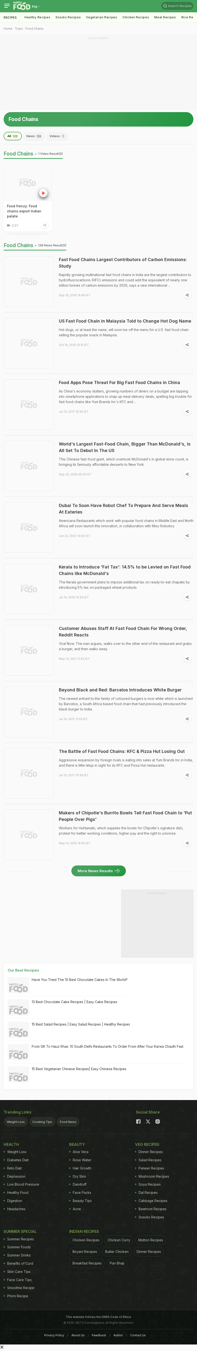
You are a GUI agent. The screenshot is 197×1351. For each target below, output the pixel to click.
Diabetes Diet (18, 1160)
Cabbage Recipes (153, 1201)
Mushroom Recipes (154, 1176)
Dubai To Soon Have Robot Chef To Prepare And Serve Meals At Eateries (123, 508)
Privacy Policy (54, 1335)
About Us (78, 1335)
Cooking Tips (42, 1122)
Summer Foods (19, 1247)
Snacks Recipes (68, 17)
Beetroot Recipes (152, 1209)
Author (118, 1335)
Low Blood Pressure (23, 1184)
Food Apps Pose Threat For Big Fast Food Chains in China (119, 382)
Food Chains (34, 28)
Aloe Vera (80, 1152)
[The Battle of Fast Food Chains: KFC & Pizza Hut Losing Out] (29, 773)
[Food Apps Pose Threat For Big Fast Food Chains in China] (29, 404)
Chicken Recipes (136, 17)
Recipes (10, 17)
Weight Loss (16, 1122)
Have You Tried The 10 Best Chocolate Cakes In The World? (80, 980)
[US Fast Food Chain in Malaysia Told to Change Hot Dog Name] (29, 343)
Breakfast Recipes (87, 1263)
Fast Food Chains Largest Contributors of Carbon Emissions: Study (123, 263)
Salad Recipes (150, 1160)
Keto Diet (14, 1168)
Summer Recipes (20, 1239)
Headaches (16, 1209)
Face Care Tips (19, 1280)
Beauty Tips (82, 1201)
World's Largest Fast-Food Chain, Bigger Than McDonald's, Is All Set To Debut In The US (125, 447)
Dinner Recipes (151, 1152)
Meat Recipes (165, 17)
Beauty (77, 1144)
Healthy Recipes (37, 17)
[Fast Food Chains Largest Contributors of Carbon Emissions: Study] (29, 281)
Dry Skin (79, 1176)
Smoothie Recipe (20, 1288)
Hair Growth (82, 1168)
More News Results (95, 871)
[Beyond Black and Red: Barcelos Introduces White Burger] (29, 712)
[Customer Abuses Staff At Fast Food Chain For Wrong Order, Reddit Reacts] (29, 650)
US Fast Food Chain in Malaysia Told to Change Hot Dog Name (125, 321)
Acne (77, 1209)
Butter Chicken (117, 1252)
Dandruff (79, 1184)
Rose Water (82, 1160)
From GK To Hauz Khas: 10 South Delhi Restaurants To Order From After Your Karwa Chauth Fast (107, 1046)
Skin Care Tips (19, 1272)
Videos (56, 136)
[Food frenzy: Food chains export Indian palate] (27, 183)
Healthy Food (17, 1192)
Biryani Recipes (85, 1252)
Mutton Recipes (150, 1240)
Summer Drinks (19, 1255)
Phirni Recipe (17, 1296)
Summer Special (20, 1231)
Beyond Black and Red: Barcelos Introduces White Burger (120, 689)
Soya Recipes (150, 1184)
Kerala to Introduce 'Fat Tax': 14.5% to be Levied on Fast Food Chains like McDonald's (125, 570)
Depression (16, 1176)
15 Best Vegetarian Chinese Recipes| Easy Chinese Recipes (79, 1069)
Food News (68, 1122)
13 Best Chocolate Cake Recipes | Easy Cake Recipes (74, 1002)
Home (8, 28)
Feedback (99, 1335)
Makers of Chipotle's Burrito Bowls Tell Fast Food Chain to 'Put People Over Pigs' (125, 816)
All (12, 136)
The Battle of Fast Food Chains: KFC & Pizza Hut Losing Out (122, 751)
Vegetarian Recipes (101, 17)
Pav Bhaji (117, 1263)
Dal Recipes (148, 1192)
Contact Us (138, 1335)
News (33, 136)
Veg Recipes (147, 1144)
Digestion (14, 1201)
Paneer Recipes (151, 1168)
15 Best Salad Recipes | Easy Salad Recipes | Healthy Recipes (81, 1024)
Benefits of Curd (20, 1263)
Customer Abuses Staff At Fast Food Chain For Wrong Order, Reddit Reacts (123, 631)
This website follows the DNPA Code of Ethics (98, 1317)
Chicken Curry (119, 1240)
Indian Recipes (84, 1231)
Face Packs (82, 1192)
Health (11, 1144)
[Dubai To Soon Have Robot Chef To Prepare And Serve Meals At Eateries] (29, 527)
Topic (19, 28)
